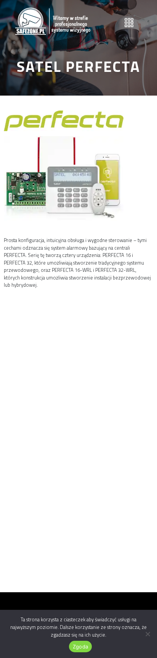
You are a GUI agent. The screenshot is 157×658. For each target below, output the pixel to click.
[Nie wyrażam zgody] (147, 634)
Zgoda (80, 646)
